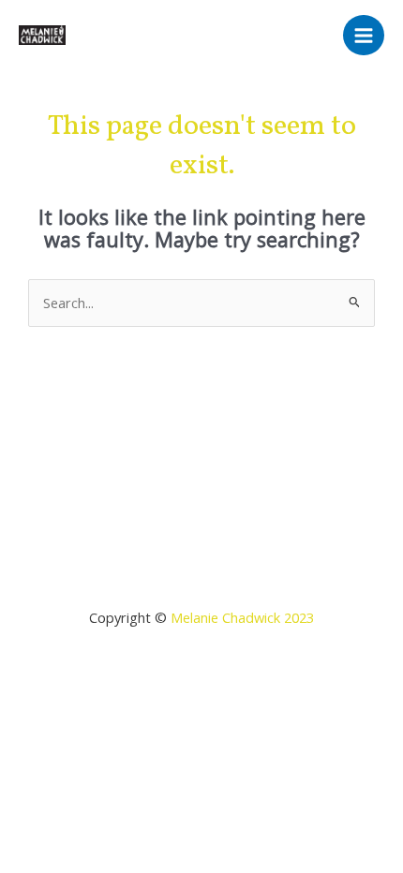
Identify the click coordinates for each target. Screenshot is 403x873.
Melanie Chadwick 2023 (242, 617)
